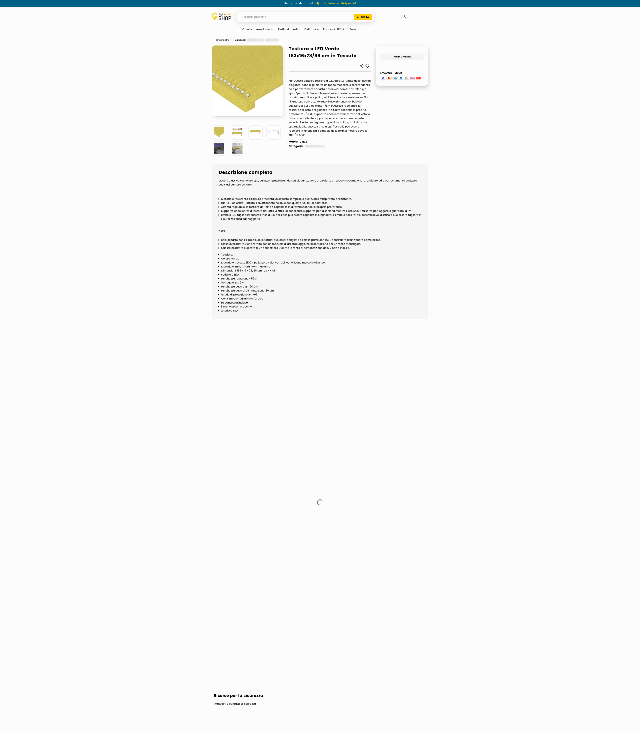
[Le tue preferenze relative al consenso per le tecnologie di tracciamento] (634, 726)
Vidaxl (304, 142)
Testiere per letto (311, 39)
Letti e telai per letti (272, 372)
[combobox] (305, 17)
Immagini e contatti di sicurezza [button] (235, 347)
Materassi (305, 372)
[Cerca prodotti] (363, 17)
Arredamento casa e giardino (262, 39)
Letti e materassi (290, 39)
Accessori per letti (232, 372)
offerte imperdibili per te (337, 3)
